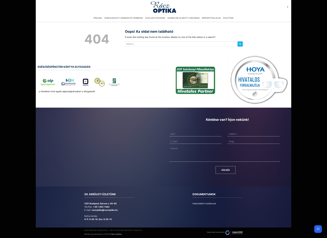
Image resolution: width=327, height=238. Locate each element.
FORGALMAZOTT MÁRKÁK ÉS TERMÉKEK (123, 18)
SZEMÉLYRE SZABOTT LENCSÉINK (183, 18)
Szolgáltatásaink (155, 18)
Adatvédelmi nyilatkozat (204, 203)
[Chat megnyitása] (318, 229)
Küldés (225, 170)
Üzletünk (228, 18)
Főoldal (98, 18)
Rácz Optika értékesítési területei (126, 230)
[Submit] (240, 43)
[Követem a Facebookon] (288, 7)
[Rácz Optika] (163, 7)
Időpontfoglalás (211, 18)
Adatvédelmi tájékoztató (96, 230)
